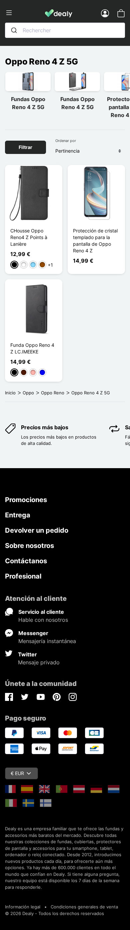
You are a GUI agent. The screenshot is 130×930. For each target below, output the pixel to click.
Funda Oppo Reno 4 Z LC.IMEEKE (32, 348)
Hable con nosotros (43, 619)
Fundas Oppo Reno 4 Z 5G (28, 103)
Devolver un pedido (36, 530)
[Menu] (25, 13)
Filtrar (25, 147)
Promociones (26, 500)
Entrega (17, 515)
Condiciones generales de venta (84, 906)
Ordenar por (65, 140)
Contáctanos (26, 561)
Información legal (22, 906)
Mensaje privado (39, 662)
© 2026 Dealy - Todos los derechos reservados (54, 913)
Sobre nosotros (29, 546)
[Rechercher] (14, 30)
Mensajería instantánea (47, 641)
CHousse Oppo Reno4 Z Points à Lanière (28, 237)
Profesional (23, 576)
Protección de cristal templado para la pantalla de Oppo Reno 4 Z (95, 240)
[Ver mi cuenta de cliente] (105, 13)
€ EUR (17, 773)
